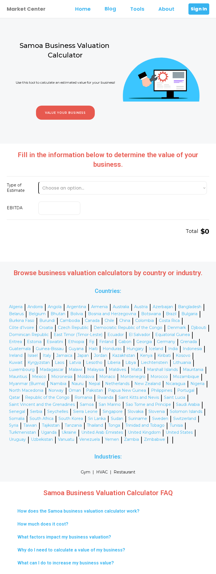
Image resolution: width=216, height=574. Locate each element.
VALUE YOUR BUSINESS (65, 113)
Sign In (199, 9)
